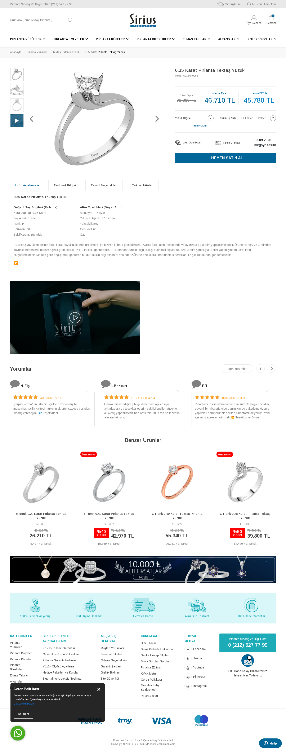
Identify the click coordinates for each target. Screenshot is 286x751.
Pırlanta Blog (149, 695)
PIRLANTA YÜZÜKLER (25, 39)
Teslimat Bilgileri (111, 654)
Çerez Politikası (151, 679)
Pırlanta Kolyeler (21, 653)
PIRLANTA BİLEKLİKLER (154, 39)
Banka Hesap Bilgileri (155, 655)
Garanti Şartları (111, 666)
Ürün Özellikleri (191, 142)
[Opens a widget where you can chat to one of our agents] (270, 743)
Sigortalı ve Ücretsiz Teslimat (62, 678)
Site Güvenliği (110, 678)
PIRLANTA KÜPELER (110, 39)
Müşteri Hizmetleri (264, 4)
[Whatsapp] (17, 733)
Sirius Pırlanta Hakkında (157, 649)
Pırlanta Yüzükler (37, 52)
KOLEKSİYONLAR (260, 39)
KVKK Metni (148, 673)
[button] (31, 118)
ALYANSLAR (227, 39)
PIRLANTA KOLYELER (68, 39)
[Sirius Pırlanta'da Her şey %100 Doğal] (143, 569)
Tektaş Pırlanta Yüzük (66, 52)
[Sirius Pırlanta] (143, 20)
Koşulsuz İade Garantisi (59, 648)
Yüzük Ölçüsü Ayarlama (58, 666)
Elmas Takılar (19, 675)
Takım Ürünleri (142, 185)
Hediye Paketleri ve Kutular (61, 672)
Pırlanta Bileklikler (16, 667)
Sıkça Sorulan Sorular (155, 661)
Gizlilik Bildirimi (110, 672)
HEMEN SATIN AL (227, 158)
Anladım (23, 713)
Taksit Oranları (231, 142)
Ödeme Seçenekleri (114, 660)
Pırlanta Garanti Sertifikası (60, 660)
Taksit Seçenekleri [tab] (104, 185)
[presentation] (260, 368)
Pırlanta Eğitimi (151, 667)
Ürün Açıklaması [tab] (27, 185)
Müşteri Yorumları (112, 648)
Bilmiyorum (200, 125)
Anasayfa (15, 52)
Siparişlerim (233, 4)
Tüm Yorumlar (237, 368)
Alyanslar (16, 681)
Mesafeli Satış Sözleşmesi (150, 687)
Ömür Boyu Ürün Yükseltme (61, 654)
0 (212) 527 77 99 (60, 4)
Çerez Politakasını (24, 703)
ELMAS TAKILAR (194, 39)
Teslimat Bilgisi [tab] (65, 185)
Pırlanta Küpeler (20, 659)
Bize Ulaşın (148, 643)
